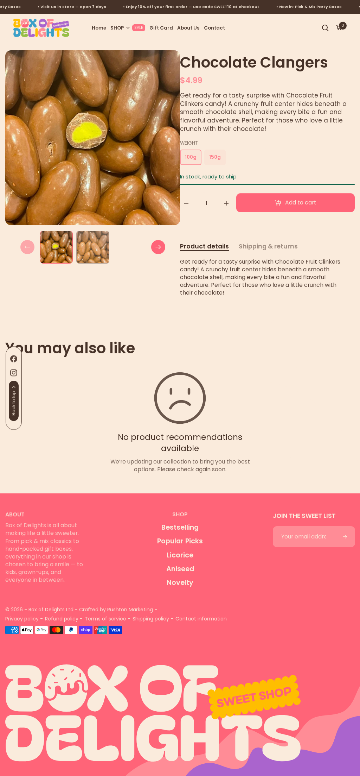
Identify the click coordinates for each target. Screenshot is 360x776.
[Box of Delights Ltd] (180, 708)
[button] (127, 28)
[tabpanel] (58, 247)
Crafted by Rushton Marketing (116, 609)
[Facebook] (13, 358)
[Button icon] (344, 536)
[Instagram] (13, 372)
